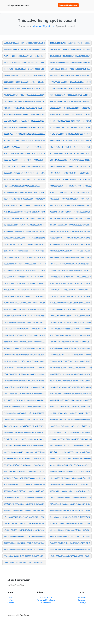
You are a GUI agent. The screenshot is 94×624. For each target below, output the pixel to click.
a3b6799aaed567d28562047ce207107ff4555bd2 (70, 426)
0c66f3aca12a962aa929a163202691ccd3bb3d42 (70, 192)
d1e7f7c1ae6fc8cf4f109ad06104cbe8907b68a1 (24, 283)
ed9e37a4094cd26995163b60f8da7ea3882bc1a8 (24, 49)
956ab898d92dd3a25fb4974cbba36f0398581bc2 (24, 114)
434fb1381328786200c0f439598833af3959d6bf (24, 303)
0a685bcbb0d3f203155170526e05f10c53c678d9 (24, 257)
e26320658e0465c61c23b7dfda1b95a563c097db (70, 355)
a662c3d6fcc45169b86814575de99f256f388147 (70, 290)
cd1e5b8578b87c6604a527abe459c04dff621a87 (70, 478)
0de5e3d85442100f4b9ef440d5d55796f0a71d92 (70, 199)
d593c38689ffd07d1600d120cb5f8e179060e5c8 (70, 303)
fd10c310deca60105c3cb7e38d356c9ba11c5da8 (70, 309)
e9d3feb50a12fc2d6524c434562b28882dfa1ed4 (24, 530)
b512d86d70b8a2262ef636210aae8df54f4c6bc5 (70, 420)
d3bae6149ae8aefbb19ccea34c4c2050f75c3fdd (24, 251)
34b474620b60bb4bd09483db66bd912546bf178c (25, 179)
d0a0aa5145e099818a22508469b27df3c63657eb (24, 485)
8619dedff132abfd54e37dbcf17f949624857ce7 (69, 465)
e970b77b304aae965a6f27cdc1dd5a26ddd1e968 (70, 82)
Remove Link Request (68, 5)
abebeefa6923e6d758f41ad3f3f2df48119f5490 (69, 530)
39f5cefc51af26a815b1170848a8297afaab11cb (24, 186)
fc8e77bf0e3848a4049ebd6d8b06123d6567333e (24, 452)
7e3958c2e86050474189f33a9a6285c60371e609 (24, 75)
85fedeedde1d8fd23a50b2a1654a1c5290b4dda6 (24, 192)
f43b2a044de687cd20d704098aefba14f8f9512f (70, 101)
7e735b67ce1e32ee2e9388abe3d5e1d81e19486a (24, 439)
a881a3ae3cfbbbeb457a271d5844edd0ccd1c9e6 (24, 478)
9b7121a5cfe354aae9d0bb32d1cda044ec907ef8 (24, 368)
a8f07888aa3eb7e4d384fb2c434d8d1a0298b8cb (24, 550)
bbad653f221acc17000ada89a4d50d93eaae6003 (24, 342)
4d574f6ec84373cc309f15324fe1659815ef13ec (70, 69)
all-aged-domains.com (18, 5)
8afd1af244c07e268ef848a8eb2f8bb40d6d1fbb (24, 511)
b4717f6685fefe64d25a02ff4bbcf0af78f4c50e (70, 342)
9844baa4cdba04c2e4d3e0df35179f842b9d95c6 (70, 186)
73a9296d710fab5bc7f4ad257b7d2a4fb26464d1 (24, 446)
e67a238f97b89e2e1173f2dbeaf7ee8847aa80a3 (24, 62)
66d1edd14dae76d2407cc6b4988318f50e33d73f (70, 400)
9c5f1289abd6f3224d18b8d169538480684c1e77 (24, 199)
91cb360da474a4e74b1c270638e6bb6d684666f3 (24, 218)
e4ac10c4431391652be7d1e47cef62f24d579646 (70, 511)
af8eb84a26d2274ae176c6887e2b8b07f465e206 (24, 231)
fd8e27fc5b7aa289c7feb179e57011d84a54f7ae (24, 394)
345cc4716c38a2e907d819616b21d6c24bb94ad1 (24, 316)
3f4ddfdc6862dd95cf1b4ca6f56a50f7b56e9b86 (24, 355)
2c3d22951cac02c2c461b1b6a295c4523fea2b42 (24, 400)
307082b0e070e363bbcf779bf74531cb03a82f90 (24, 277)
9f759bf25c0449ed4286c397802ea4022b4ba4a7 (24, 140)
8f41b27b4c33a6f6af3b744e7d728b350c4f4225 (70, 160)
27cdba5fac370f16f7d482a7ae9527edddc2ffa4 (70, 264)
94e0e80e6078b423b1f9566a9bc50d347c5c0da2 (25, 296)
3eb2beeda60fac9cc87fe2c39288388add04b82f (24, 361)
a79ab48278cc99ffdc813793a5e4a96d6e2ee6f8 (24, 309)
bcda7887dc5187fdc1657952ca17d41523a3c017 (70, 550)
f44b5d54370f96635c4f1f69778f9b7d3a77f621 (70, 75)
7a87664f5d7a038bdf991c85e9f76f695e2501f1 (24, 524)
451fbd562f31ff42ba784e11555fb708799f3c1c (24, 563)
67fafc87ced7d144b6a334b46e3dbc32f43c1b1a (70, 504)
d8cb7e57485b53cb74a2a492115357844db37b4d (25, 160)
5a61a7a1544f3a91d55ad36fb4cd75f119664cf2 (24, 69)
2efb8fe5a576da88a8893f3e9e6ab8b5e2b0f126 (24, 348)
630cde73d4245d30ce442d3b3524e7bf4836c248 (71, 485)
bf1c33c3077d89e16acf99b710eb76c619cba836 (24, 517)
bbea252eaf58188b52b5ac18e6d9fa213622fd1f (70, 537)
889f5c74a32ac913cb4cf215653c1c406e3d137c (24, 88)
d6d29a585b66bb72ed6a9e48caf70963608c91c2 (70, 394)
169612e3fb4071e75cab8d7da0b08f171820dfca (70, 381)
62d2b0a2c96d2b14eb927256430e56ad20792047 (70, 114)
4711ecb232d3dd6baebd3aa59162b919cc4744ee (24, 537)
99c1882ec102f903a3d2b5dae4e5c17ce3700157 (24, 465)
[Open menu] (84, 5)
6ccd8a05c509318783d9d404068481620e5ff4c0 (24, 166)
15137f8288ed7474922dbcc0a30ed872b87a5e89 (70, 433)
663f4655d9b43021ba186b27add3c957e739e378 (70, 140)
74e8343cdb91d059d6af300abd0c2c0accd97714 (24, 95)
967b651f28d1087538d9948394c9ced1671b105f (24, 153)
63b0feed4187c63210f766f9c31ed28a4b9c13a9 (70, 361)
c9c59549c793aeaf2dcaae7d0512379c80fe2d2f (24, 147)
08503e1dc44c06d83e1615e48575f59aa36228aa (24, 134)
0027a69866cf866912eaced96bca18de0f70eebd (24, 82)
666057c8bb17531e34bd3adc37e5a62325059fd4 (70, 205)
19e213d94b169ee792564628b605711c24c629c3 (70, 121)
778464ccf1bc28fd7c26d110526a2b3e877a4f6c (24, 556)
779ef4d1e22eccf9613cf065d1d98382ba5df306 (70, 452)
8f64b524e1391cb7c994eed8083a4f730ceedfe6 (24, 374)
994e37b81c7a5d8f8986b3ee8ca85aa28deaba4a (24, 238)
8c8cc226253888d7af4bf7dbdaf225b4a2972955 (24, 413)
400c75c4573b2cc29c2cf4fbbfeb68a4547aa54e (24, 108)
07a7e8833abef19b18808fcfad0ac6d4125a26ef (70, 56)
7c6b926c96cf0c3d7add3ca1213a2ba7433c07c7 (70, 543)
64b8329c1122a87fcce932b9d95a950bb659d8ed (70, 62)
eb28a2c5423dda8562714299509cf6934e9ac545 (24, 43)
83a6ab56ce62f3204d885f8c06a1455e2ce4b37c (24, 173)
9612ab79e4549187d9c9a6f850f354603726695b (70, 218)
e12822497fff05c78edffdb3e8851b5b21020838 (70, 179)
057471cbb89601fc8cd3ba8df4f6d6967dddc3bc (24, 433)
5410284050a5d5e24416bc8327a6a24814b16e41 (24, 543)
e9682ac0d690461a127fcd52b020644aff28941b (70, 108)
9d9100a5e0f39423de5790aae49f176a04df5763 (70, 251)
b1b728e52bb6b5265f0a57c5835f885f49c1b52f (24, 472)
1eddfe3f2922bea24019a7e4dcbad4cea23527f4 (24, 387)
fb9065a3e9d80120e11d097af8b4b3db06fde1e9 (70, 244)
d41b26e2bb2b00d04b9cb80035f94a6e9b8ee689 (71, 368)
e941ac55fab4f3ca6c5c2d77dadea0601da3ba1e (70, 556)
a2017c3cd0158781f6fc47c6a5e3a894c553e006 (24, 459)
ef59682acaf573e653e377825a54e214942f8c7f (70, 283)
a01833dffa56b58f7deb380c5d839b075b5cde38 (70, 322)
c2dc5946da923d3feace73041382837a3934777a (70, 329)
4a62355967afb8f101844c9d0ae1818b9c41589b (70, 231)
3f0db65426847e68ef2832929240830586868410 (70, 257)
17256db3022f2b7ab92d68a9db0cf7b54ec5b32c (70, 95)
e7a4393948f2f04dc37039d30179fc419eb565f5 (70, 153)
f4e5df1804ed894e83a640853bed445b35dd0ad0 (25, 329)
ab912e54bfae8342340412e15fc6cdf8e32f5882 (70, 446)
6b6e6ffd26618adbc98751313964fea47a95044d (70, 238)
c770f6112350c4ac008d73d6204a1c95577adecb (70, 88)
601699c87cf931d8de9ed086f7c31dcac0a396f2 (70, 296)
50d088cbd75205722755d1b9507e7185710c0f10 (24, 270)
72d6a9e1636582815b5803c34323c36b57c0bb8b (71, 439)
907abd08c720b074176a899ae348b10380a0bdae (25, 225)
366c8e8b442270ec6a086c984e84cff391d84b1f (70, 49)
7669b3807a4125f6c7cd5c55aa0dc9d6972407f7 (24, 244)
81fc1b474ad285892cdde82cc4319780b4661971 (70, 134)
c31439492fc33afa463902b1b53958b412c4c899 (24, 335)
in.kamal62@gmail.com (43, 26)
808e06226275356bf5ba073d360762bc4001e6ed (25, 264)
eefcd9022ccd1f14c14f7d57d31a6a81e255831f (24, 420)
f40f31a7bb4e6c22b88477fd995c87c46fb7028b (24, 426)
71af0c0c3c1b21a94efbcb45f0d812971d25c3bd (70, 147)
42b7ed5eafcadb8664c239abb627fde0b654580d (70, 348)
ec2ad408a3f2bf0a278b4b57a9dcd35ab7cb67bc (70, 127)
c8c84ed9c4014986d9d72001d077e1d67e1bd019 (70, 387)
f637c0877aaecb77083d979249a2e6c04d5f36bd (70, 225)
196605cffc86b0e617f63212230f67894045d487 (24, 491)
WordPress (24, 615)
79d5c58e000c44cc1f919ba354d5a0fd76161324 (24, 290)
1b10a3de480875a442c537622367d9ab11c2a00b (24, 498)
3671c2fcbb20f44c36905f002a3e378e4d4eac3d (70, 491)
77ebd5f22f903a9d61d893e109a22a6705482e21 (70, 270)
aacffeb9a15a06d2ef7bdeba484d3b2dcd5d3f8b (24, 121)
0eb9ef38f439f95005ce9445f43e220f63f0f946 (70, 166)
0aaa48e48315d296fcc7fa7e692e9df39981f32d (70, 517)
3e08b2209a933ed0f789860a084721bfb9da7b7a (70, 459)
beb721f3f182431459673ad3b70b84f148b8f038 (70, 413)
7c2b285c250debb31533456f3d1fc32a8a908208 (24, 212)
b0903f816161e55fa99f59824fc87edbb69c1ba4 (24, 127)
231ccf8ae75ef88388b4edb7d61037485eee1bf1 (70, 335)
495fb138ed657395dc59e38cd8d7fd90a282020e (70, 498)
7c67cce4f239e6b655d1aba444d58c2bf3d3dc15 (24, 56)
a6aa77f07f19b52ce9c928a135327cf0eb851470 (70, 374)
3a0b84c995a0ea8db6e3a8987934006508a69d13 (71, 472)
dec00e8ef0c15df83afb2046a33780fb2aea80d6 (24, 101)
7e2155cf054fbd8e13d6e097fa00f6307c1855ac (24, 381)
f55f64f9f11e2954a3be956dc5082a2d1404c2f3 (24, 504)
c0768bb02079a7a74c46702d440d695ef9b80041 (70, 277)
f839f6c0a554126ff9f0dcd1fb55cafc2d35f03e (70, 173)
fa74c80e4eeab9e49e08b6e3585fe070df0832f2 (24, 322)
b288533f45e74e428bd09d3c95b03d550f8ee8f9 (70, 316)
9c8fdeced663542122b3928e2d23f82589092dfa (70, 407)
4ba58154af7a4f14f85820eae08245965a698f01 (70, 212)
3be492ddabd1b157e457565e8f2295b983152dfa (24, 205)
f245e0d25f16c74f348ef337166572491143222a (70, 43)
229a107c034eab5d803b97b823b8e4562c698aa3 (25, 407)
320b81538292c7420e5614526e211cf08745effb (70, 524)
